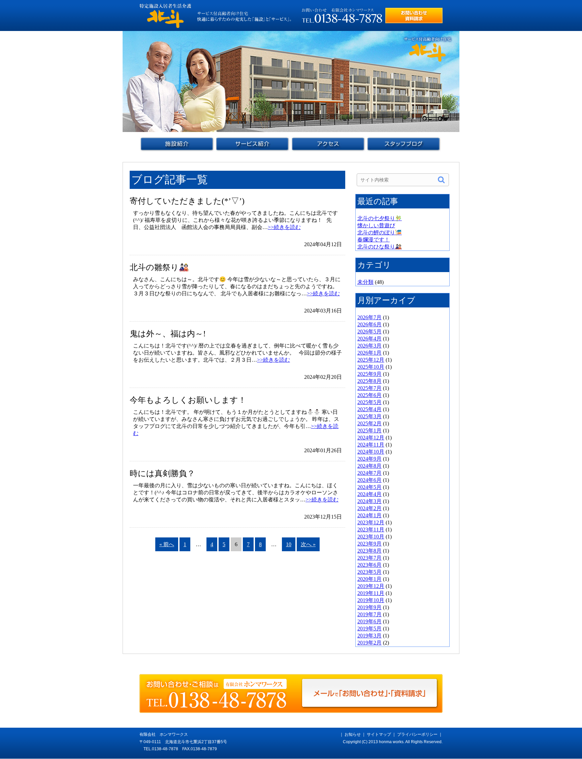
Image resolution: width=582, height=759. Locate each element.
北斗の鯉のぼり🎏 (379, 232)
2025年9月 (369, 374)
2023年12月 (370, 522)
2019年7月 (369, 614)
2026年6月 (369, 324)
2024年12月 (370, 437)
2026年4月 (369, 338)
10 (288, 544)
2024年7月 (369, 473)
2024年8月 (369, 466)
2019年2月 (369, 643)
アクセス (328, 144)
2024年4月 (369, 494)
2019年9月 (369, 607)
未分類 (365, 282)
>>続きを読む (284, 227)
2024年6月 (369, 480)
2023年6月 (369, 565)
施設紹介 (177, 144)
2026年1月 (369, 353)
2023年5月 (369, 572)
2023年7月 (369, 558)
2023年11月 (370, 529)
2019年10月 (370, 600)
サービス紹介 (252, 144)
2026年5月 (369, 331)
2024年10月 (370, 452)
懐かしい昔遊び (376, 225)
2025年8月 (369, 381)
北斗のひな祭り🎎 (379, 247)
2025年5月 (369, 402)
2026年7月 (369, 317)
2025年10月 (370, 367)
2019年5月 (369, 628)
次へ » (308, 544)
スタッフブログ (404, 144)
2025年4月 (369, 409)
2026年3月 (369, 346)
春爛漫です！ (373, 239)
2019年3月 (369, 635)
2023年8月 (369, 551)
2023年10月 (370, 536)
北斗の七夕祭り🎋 (379, 218)
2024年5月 (369, 487)
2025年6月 (369, 395)
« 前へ (166, 544)
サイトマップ (379, 734)
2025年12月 (370, 360)
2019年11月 (370, 593)
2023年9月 (369, 544)
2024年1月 (369, 515)
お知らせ (353, 734)
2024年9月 (369, 459)
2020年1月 (369, 579)
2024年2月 (369, 508)
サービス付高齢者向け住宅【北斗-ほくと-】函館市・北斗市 (165, 15)
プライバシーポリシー (417, 734)
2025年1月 (369, 430)
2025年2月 (369, 423)
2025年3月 (369, 416)
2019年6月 (369, 621)
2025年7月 (369, 388)
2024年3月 (369, 501)
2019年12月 (370, 586)
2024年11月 (370, 445)
